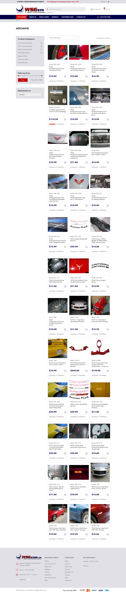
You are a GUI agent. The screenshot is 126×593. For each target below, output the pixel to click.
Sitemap (85, 566)
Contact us (68, 580)
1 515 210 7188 (104, 17)
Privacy (47, 572)
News (66, 577)
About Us (67, 564)
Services (67, 569)
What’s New (68, 566)
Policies (47, 561)
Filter (23, 80)
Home (17, 20)
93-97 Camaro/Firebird (25, 46)
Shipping (47, 569)
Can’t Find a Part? (50, 564)
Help (46, 580)
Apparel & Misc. (23, 56)
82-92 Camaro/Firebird (25, 43)
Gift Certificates (22, 62)
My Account (97, 9)
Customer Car (69, 572)
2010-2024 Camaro (24, 53)
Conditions (48, 575)
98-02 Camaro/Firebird (25, 49)
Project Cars (48, 566)
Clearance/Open (23, 59)
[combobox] (63, 37)
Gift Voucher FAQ (50, 577)
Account (67, 575)
